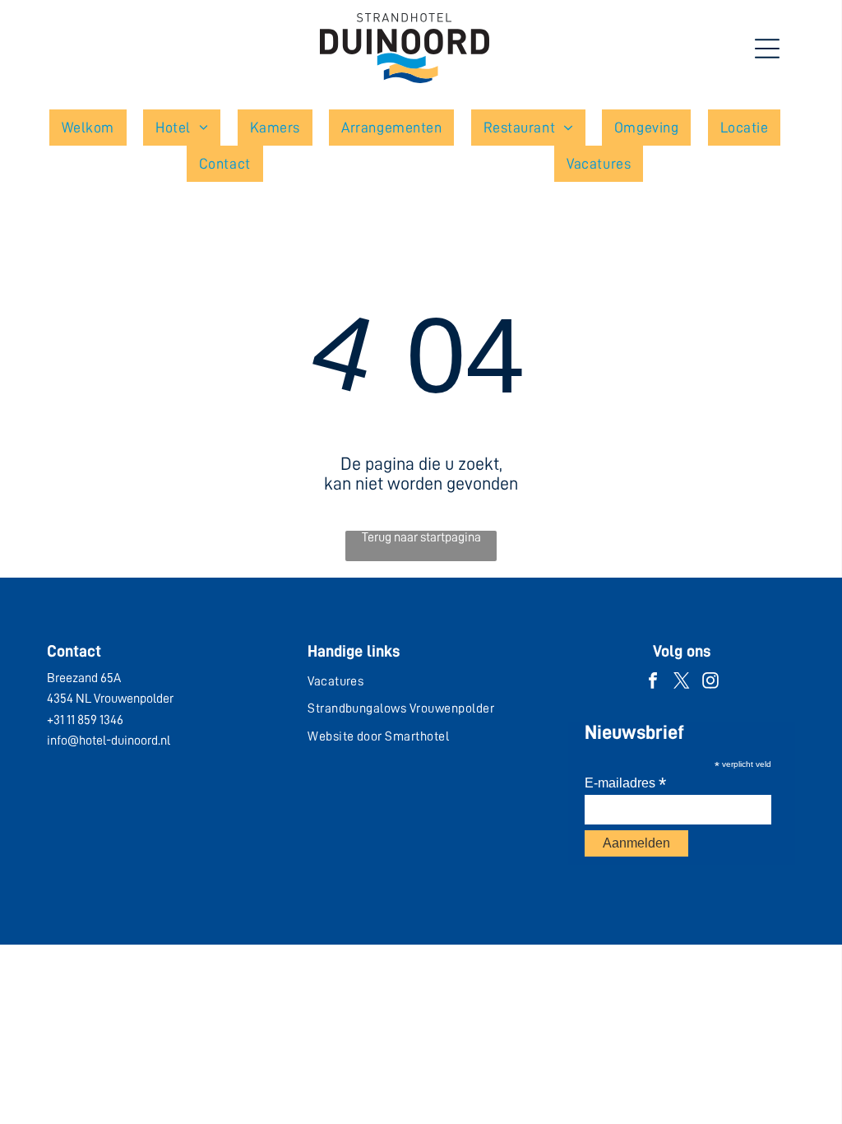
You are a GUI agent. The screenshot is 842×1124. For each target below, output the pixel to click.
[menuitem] (94, 127)
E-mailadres (625, 782)
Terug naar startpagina (421, 537)
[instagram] (710, 682)
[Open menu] (767, 48)
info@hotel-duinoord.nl (108, 740)
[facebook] (653, 682)
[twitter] (681, 682)
